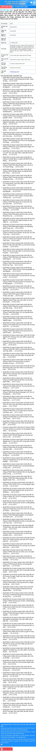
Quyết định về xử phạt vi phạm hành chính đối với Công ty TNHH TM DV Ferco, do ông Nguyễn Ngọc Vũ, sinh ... (19, 484)
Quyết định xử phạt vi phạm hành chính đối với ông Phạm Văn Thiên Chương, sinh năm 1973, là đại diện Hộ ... (19, 539)
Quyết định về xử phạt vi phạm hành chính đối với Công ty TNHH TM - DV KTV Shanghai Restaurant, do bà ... (19, 496)
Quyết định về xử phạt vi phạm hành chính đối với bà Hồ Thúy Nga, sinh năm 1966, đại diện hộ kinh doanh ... (18, 711)
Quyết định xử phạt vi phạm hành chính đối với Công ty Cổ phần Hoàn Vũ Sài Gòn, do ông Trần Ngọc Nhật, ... (18, 379)
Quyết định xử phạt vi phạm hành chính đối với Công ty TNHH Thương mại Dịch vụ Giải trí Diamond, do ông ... (17, 361)
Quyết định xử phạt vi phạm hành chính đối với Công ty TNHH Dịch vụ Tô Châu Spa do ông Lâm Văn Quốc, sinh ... (18, 410)
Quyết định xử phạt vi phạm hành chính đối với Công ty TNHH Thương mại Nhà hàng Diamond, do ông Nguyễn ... (19, 189)
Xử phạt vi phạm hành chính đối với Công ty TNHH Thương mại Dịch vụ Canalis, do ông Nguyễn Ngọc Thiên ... (19, 428)
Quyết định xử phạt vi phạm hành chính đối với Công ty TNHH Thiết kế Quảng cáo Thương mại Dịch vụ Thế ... (18, 435)
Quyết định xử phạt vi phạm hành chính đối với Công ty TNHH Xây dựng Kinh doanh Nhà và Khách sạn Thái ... (17, 263)
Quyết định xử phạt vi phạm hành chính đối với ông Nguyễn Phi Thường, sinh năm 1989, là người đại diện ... (19, 336)
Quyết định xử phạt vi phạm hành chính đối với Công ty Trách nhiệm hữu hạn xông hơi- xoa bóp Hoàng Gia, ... (18, 705)
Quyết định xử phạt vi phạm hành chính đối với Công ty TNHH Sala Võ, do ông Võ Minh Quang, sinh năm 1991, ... (18, 447)
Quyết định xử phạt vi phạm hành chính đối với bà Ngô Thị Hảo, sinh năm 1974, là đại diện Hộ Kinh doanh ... (18, 373)
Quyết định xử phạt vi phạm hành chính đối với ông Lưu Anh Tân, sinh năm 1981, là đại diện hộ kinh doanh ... (19, 152)
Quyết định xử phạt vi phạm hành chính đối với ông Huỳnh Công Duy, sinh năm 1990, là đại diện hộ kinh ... (19, 686)
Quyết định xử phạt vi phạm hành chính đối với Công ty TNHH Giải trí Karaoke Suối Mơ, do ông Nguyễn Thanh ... (18, 115)
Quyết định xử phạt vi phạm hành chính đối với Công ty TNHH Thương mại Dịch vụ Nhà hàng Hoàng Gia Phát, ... (17, 177)
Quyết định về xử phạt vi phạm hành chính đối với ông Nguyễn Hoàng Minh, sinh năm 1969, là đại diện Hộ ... (18, 619)
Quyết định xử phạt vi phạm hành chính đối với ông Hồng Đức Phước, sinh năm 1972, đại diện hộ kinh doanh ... (19, 692)
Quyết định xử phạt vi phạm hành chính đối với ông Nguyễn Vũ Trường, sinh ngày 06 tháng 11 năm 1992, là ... (19, 220)
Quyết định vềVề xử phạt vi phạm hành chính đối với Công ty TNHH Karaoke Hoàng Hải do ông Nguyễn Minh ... (18, 588)
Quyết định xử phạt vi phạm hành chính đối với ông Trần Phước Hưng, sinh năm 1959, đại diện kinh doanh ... (19, 643)
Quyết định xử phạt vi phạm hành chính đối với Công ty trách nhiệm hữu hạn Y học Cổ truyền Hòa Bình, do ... (18, 674)
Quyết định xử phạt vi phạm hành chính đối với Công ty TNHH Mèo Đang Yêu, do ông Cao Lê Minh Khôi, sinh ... (19, 545)
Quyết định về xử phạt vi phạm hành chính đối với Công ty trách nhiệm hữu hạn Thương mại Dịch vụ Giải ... (18, 606)
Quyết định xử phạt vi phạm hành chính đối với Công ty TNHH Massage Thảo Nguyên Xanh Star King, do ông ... (18, 97)
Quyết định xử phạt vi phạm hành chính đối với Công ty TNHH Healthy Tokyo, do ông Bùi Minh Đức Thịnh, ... (17, 171)
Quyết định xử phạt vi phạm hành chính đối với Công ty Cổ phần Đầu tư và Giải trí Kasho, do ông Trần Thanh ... (18, 416)
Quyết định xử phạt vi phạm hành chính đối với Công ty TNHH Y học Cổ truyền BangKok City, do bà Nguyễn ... (18, 85)
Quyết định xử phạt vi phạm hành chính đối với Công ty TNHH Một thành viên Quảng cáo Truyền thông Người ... (18, 257)
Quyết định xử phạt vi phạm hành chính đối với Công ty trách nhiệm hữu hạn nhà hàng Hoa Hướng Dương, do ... (19, 668)
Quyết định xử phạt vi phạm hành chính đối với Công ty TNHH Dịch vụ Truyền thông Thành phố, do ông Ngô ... (19, 557)
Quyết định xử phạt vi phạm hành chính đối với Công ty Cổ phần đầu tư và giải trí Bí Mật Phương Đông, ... (18, 158)
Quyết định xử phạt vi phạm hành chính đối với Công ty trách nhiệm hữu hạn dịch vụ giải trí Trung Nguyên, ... (18, 631)
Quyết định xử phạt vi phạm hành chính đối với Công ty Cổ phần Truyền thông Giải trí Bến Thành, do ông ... (18, 79)
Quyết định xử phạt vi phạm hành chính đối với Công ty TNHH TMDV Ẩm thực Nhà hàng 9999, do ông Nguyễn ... (18, 269)
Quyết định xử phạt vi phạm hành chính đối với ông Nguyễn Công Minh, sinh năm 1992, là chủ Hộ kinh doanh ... (19, 122)
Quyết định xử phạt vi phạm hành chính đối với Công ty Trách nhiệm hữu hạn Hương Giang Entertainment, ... (17, 109)
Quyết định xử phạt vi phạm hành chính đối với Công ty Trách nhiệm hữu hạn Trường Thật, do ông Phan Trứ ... (19, 324)
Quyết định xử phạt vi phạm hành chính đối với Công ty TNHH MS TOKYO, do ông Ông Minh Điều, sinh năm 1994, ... (19, 349)
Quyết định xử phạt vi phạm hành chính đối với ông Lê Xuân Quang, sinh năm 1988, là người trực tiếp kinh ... (19, 699)
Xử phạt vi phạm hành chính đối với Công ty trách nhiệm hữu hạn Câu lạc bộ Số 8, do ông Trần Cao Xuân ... (18, 680)
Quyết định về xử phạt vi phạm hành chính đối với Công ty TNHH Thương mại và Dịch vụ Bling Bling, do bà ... (19, 502)
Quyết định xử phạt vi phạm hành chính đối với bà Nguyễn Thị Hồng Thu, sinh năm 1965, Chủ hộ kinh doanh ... (19, 649)
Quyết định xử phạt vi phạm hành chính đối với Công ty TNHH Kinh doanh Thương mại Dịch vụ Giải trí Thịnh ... (18, 330)
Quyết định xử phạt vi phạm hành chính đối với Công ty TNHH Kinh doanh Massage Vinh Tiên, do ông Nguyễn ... (18, 103)
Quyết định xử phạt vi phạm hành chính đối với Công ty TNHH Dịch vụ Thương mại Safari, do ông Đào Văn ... (18, 287)
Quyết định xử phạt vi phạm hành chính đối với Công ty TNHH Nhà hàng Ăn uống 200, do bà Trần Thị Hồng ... (18, 208)
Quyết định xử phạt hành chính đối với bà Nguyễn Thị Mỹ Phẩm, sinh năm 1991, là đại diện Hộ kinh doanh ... (18, 527)
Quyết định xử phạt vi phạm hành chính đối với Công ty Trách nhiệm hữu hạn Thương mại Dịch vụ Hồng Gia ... (19, 386)
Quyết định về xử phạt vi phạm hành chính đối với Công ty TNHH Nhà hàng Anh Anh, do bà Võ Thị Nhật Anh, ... (18, 490)
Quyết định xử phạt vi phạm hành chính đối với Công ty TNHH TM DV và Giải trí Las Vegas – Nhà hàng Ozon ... (18, 398)
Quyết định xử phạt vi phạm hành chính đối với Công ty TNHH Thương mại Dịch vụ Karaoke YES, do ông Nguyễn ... (18, 281)
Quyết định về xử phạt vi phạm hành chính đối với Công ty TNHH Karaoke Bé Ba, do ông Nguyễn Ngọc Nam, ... (18, 564)
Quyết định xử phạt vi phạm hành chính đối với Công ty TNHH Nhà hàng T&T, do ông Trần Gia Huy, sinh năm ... (17, 201)
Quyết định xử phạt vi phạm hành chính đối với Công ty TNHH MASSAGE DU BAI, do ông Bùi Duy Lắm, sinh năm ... (19, 521)
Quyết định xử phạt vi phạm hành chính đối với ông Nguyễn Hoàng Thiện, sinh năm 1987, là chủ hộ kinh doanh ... (19, 300)
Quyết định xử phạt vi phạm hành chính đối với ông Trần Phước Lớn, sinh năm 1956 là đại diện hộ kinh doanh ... (19, 637)
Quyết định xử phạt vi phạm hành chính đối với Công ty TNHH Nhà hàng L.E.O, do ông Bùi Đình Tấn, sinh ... (18, 312)
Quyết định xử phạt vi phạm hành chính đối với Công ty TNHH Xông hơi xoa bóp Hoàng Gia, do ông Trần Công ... (18, 306)
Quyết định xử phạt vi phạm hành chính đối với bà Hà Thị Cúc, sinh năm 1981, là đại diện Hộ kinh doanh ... (18, 91)
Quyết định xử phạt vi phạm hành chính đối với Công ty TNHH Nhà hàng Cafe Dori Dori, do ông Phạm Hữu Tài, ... (18, 214)
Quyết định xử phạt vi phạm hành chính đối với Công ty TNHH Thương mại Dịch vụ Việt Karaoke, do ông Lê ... (18, 453)
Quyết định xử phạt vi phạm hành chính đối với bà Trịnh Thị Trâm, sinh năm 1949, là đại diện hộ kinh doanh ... (18, 404)
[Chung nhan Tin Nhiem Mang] (11, 744)
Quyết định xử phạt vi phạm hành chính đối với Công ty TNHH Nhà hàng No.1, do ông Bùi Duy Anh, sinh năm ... (17, 134)
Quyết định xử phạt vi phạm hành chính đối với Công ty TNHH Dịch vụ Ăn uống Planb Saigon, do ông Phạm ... (18, 146)
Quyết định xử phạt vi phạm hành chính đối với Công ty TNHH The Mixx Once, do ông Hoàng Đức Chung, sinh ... (18, 465)
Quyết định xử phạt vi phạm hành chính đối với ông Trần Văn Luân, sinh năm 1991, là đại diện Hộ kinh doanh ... (19, 128)
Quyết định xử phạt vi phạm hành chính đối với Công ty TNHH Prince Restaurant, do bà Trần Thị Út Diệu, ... (19, 343)
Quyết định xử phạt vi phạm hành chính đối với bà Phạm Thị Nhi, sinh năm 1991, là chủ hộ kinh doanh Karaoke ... (19, 244)
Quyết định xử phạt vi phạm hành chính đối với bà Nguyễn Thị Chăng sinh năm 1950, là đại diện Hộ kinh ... (18, 422)
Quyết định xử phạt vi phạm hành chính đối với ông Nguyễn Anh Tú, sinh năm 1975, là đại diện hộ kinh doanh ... (19, 441)
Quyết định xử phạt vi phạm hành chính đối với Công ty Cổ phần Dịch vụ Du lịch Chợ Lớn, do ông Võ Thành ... (18, 508)
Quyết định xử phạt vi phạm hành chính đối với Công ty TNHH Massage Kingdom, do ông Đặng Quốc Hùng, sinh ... (18, 226)
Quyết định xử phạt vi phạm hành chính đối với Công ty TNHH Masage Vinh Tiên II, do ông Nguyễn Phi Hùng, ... (19, 140)
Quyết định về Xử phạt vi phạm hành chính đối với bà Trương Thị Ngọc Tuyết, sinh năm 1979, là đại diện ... (18, 576)
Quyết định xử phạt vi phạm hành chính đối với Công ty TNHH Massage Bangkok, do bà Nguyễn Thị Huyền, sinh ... (18, 514)
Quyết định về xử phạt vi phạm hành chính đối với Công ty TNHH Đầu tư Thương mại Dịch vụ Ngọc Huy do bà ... (18, 582)
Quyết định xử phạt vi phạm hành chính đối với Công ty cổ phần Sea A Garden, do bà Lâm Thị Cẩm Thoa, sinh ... (19, 232)
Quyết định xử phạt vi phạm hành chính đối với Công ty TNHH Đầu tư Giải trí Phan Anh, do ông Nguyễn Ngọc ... (18, 318)
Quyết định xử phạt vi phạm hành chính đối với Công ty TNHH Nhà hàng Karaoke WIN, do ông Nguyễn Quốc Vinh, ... (17, 478)
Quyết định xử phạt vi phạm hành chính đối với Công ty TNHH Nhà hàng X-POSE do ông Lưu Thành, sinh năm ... (17, 293)
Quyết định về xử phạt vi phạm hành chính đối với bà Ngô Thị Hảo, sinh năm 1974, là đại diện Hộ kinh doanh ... (19, 570)
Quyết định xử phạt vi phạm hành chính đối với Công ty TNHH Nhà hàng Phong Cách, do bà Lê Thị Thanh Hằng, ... (18, 165)
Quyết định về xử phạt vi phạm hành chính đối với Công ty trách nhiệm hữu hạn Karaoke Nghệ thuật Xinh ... (18, 662)
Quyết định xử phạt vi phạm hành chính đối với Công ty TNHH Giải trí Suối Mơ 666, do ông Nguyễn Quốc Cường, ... (19, 471)
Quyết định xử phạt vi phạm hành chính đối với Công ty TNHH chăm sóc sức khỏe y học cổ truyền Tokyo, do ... (18, 551)
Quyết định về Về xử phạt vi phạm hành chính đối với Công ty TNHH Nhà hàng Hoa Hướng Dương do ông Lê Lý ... (18, 594)
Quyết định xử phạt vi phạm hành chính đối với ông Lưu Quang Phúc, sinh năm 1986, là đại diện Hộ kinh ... (19, 183)
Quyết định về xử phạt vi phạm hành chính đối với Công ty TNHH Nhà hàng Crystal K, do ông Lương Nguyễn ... (18, 613)
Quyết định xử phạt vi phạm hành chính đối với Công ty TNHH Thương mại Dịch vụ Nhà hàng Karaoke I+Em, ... (17, 533)
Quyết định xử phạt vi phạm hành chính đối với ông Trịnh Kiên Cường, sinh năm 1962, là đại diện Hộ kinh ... (19, 355)
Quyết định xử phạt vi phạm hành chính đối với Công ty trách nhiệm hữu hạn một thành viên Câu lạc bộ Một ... (18, 656)
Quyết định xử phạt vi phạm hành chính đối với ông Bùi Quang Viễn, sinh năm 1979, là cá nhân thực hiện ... (19, 367)
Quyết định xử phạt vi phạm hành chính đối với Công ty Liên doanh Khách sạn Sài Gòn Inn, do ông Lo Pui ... (19, 275)
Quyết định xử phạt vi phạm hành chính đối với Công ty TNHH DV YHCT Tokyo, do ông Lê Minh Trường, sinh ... (18, 195)
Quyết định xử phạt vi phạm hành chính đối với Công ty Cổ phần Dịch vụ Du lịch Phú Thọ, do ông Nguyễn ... (18, 459)
